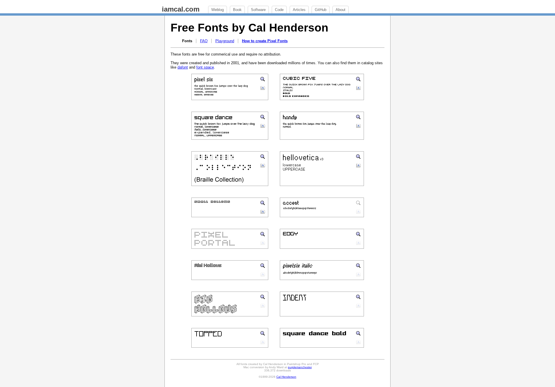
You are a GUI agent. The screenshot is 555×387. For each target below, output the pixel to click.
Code (279, 10)
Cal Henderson (286, 376)
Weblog (217, 10)
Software (258, 10)
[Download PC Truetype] (262, 89)
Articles (299, 10)
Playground (224, 41)
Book (237, 10)
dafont (182, 67)
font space (205, 67)
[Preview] (262, 80)
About (340, 10)
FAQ (204, 41)
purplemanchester (300, 367)
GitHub (320, 10)
